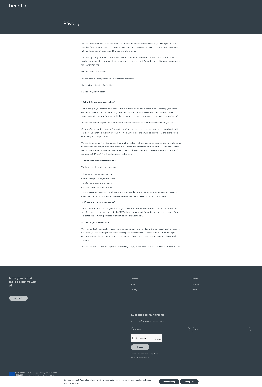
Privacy (134, 290)
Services (134, 279)
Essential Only (169, 382)
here (130, 154)
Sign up (140, 347)
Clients (195, 279)
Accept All (189, 382)
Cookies (195, 284)
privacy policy (144, 357)
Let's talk (18, 298)
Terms (194, 290)
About (133, 284)
